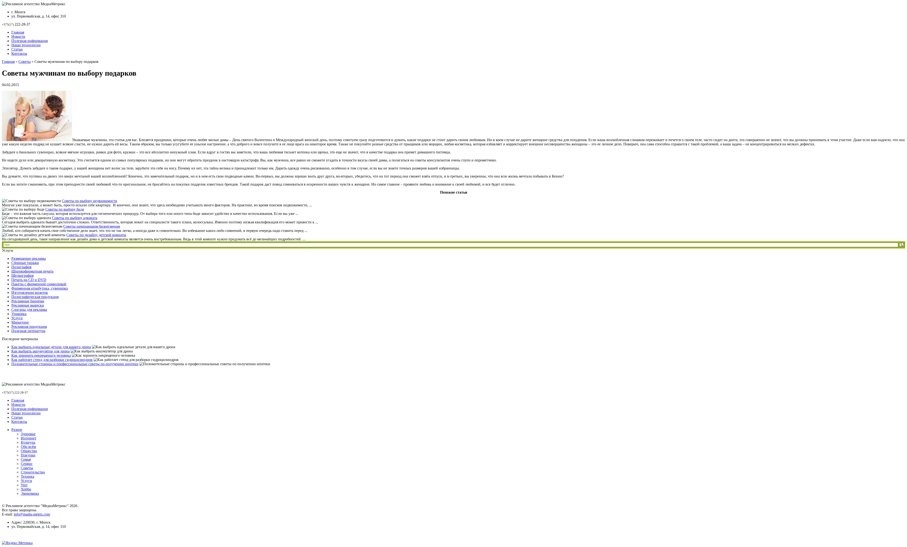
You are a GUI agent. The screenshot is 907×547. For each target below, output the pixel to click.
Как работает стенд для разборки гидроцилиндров (52, 360)
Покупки (28, 455)
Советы (24, 62)
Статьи (17, 49)
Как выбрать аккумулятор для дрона (40, 351)
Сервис (27, 464)
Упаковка (18, 314)
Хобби (26, 489)
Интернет (28, 438)
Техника (27, 476)
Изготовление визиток (29, 293)
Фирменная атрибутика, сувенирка (39, 288)
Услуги (17, 318)
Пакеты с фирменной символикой (38, 284)
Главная (17, 32)
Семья (26, 459)
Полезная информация (29, 41)
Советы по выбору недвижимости (89, 201)
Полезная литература (28, 331)
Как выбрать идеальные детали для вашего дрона (51, 347)
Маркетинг (20, 322)
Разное (16, 430)
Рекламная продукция (29, 327)
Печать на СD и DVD (28, 280)
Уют (24, 485)
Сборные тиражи (25, 263)
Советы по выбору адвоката (74, 218)
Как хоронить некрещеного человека (41, 355)
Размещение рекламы (28, 258)
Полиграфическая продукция (35, 297)
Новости (18, 37)
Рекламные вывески (27, 305)
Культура (28, 442)
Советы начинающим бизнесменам (91, 226)
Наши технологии (26, 45)
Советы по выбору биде (64, 209)
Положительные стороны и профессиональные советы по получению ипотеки (74, 364)
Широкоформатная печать (32, 271)
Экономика (30, 493)
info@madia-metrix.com (32, 514)
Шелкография (22, 276)
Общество (29, 451)
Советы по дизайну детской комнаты (96, 235)
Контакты (19, 54)
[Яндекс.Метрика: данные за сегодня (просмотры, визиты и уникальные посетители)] (17, 543)
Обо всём (28, 447)
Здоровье (28, 434)
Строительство (33, 472)
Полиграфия (21, 267)
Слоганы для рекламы (29, 310)
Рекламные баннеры (27, 301)
